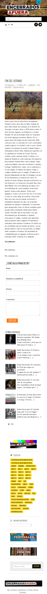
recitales (14, 505)
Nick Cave (27, 493)
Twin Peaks (22, 505)
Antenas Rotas (30, 466)
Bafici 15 (28, 475)
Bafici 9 (33, 469)
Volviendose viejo (16, 511)
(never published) (14, 279)
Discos (13, 487)
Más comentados (6, 25)
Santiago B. (11, 85)
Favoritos (12, 25)
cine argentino (15, 484)
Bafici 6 (13, 469)
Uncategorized (15, 508)
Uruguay (25, 508)
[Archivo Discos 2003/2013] (23, 555)
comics (25, 484)
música (13, 493)
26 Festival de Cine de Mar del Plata (21, 460)
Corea (31, 484)
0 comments (31, 85)
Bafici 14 (20, 475)
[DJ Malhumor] (23, 448)
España (30, 487)
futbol (22, 490)
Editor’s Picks (9, 25)
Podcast (19, 496)
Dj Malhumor (22, 487)
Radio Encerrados (17, 502)
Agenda (13, 466)
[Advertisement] (23, 54)
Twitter (40, 24)
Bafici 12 (28, 472)
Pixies (13, 496)
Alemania (21, 466)
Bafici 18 (28, 478)
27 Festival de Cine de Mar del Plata (21, 463)
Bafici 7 (20, 469)
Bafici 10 (13, 472)
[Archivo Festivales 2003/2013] (23, 541)
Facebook (36, 24)
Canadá (13, 481)
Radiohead (28, 502)
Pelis (33, 493)
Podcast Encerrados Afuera (20, 499)
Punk (32, 499)
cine (25, 481)
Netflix (20, 493)
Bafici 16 (13, 478)
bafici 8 (27, 469)
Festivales (14, 490)
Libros (28, 490)
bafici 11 (21, 472)
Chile (19, 481)
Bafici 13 (13, 475)
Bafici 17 (21, 478)
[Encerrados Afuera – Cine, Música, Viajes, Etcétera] (22, 14)
